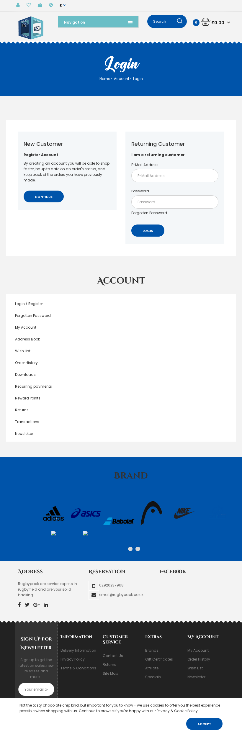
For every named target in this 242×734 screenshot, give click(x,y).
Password (140, 191)
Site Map (110, 673)
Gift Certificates (159, 659)
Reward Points (27, 398)
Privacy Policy (72, 659)
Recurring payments (33, 386)
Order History (26, 362)
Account (121, 78)
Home (104, 78)
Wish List (22, 350)
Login (137, 78)
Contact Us (113, 655)
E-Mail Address (144, 164)
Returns (22, 409)
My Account (25, 327)
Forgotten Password (149, 212)
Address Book (27, 339)
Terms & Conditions (78, 668)
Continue (44, 196)
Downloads (25, 374)
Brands (151, 650)
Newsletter (24, 433)
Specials (153, 676)
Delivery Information (78, 650)
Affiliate (151, 668)
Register (35, 303)
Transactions (27, 421)
